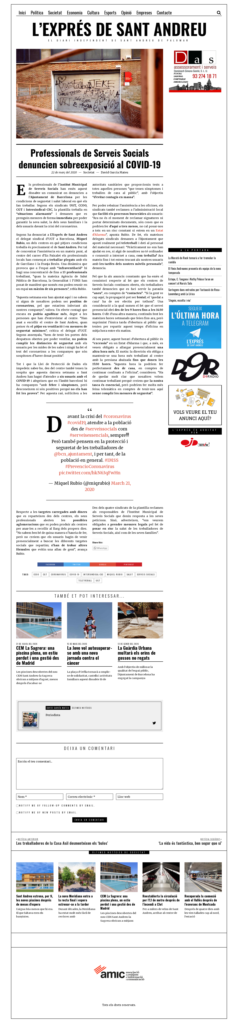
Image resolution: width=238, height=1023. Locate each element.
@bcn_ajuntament (73, 454)
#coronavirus (117, 416)
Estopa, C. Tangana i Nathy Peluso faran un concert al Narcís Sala (190, 281)
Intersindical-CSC (93, 574)
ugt (98, 580)
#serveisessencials (89, 435)
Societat (88, 172)
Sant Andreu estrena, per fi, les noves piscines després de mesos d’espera (34, 900)
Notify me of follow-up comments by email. (57, 805)
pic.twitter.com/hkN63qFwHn (90, 472)
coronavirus (58, 574)
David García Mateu (114, 172)
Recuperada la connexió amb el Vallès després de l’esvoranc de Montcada (201, 900)
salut (130, 574)
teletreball (85, 580)
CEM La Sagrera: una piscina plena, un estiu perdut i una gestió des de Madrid (37, 655)
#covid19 (76, 422)
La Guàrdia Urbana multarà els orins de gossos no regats (136, 652)
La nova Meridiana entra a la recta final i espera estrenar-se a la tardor (75, 900)
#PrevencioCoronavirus (89, 466)
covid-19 (74, 574)
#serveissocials (101, 429)
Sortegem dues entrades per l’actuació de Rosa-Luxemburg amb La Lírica (194, 292)
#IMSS (111, 460)
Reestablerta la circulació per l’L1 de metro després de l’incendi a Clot (161, 900)
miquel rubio (115, 574)
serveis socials (146, 574)
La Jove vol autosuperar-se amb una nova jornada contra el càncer (89, 655)
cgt (45, 574)
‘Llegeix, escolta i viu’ (179, 300)
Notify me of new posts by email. (48, 812)
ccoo (36, 574)
